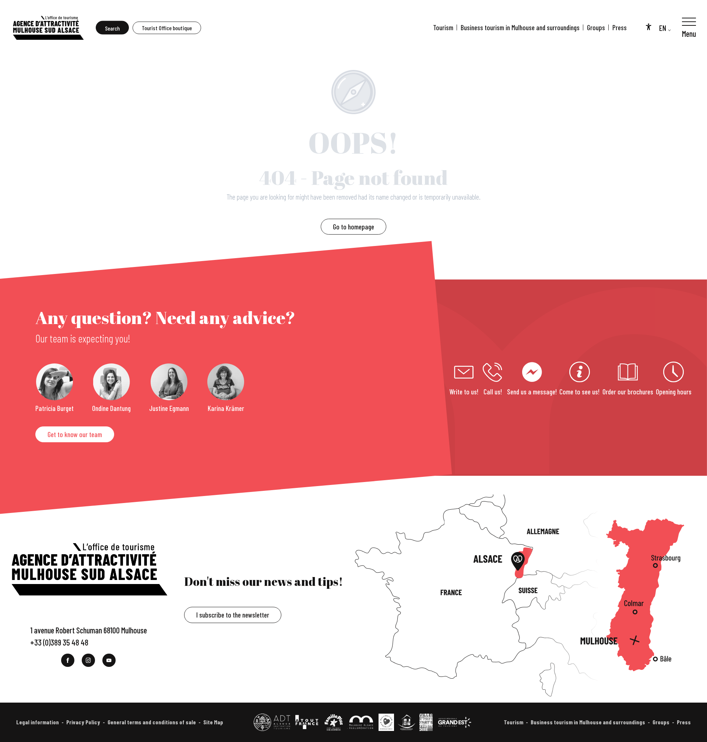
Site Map (213, 721)
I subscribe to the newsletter (232, 615)
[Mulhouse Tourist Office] (48, 27)
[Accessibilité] (648, 26)
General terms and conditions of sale (152, 721)
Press (619, 27)
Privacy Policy (83, 721)
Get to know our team (75, 434)
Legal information (37, 721)
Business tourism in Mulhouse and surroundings (520, 27)
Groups (596, 27)
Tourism (443, 27)
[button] (112, 28)
